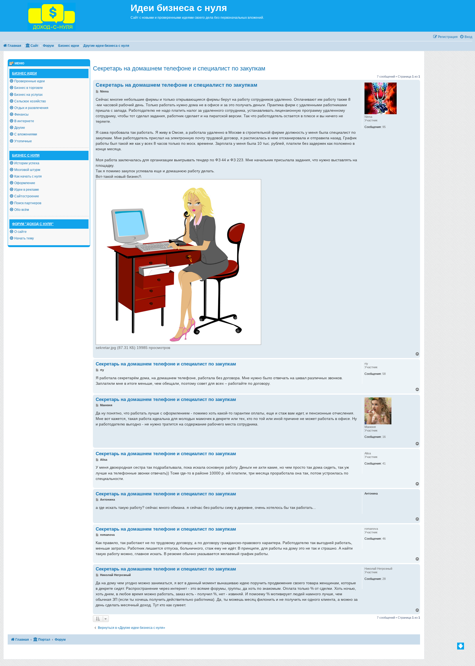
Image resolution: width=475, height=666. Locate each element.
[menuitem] (466, 37)
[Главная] (65, 16)
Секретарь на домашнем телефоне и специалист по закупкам (179, 68)
